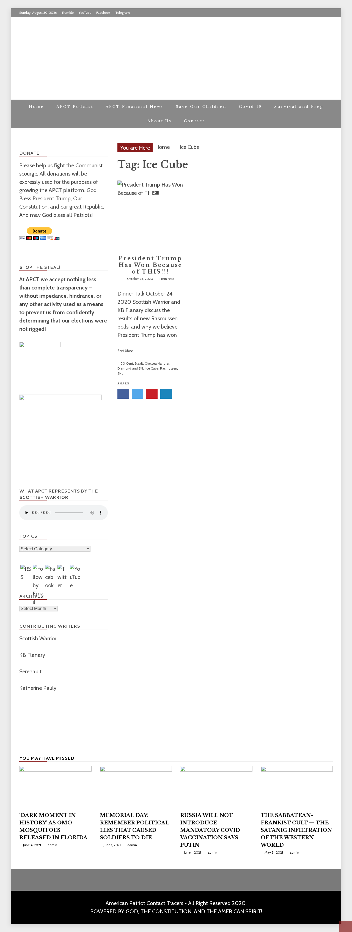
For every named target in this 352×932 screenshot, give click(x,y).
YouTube (85, 12)
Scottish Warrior (38, 638)
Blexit (139, 363)
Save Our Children (201, 106)
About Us (159, 121)
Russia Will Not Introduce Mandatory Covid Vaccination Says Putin (210, 830)
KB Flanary (32, 655)
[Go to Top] (345, 926)
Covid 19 (250, 106)
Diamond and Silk (130, 368)
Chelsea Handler (157, 363)
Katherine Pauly (38, 688)
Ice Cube (151, 368)
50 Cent (127, 363)
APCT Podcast (74, 106)
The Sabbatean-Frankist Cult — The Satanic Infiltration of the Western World (296, 830)
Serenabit (31, 671)
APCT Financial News (134, 106)
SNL (120, 373)
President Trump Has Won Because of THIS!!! (150, 265)
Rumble (68, 12)
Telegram (122, 12)
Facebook (103, 12)
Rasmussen (168, 368)
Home (36, 106)
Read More (125, 351)
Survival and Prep (298, 106)
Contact (194, 121)
